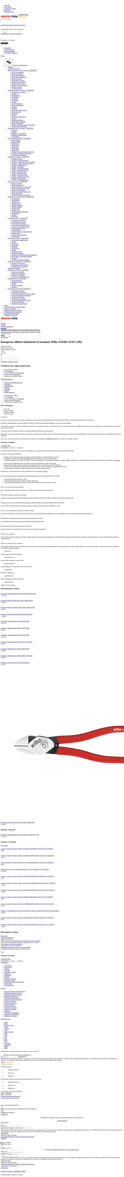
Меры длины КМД (17, 123)
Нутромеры (15, 97)
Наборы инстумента (14, 268)
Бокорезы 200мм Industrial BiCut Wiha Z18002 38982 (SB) (18, 593)
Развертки (15, 216)
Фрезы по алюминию (18, 190)
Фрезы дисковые (17, 183)
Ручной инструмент (14, 238)
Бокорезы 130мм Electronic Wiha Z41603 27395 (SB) (16, 614)
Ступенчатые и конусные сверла (22, 231)
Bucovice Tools (8, 1025)
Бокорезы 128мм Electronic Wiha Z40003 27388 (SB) (16, 656)
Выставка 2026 (9, 985)
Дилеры (6, 969)
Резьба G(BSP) (16, 142)
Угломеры (15, 99)
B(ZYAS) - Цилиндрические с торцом (23, 162)
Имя (2, 1126)
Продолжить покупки (19, 1171)
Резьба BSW (15, 148)
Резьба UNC (15, 143)
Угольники (15, 100)
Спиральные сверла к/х (19, 222)
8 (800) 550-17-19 (6, 34)
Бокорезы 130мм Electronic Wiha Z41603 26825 (15, 621)
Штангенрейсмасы (17, 120)
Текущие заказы (9, 49)
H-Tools (6, 1028)
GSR (5, 1030)
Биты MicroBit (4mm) (18, 75)
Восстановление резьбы (15, 138)
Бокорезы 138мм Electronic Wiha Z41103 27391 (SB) (16, 642)
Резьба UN (15, 147)
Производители (9, 12)
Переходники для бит (18, 84)
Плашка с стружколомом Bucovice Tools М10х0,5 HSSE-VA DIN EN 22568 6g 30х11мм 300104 (30, 911)
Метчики (14, 130)
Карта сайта (8, 983)
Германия (21, 373)
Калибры (14, 108)
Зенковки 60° (16, 200)
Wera (5, 1035)
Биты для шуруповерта (19, 77)
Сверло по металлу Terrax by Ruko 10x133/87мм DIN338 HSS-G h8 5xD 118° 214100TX (28, 890)
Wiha (15, 369)
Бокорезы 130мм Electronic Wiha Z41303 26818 (15, 628)
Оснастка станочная (18, 297)
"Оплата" (45, 471)
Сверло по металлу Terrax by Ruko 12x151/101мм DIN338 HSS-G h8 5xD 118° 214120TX (28, 883)
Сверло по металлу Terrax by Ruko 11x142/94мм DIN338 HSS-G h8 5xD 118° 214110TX (27, 924)
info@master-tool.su (19, 25)
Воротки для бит (17, 87)
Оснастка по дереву (18, 290)
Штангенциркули (17, 104)
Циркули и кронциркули (19, 110)
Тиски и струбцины (18, 302)
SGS (5, 1038)
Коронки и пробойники (15, 261)
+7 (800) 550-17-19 (50, 439)
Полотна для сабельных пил (20, 277)
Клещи (14, 250)
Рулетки (14, 118)
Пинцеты (14, 258)
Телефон (3, 1153)
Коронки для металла (18, 263)
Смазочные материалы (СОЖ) (21, 300)
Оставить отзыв (5, 446)
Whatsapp (3, 1098)
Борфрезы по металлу (14, 157)
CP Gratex (7, 1043)
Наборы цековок (17, 207)
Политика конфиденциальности (14, 982)
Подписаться (22, 1056)
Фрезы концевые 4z (18, 185)
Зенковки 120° (16, 203)
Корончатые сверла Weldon (20, 265)
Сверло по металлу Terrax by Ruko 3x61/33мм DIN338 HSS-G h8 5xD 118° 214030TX (27, 849)
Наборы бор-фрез (17, 158)
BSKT (6, 1046)
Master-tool (7, 1045)
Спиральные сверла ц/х (19, 220)
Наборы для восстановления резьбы (23, 152)
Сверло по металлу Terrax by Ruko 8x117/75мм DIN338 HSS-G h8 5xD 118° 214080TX (27, 862)
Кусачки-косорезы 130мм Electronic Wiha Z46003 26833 (18, 607)
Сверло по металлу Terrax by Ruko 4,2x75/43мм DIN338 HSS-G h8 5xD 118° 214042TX (27, 876)
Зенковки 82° (16, 213)
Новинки (11, 67)
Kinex (6, 1023)
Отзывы (6, 977)
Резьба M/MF (16, 140)
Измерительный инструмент (17, 90)
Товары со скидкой (14, 68)
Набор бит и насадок (18, 80)
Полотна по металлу (14, 270)
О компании (8, 965)
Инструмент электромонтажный (22, 256)
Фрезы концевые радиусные (20, 188)
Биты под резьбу (17, 79)
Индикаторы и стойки (18, 92)
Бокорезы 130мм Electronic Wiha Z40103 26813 (15, 649)
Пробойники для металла (19, 266)
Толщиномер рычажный (19, 126)
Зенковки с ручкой (17, 282)
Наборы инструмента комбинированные (24, 255)
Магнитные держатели (19, 82)
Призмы (14, 107)
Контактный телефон (7, 1128)
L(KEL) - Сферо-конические (20, 176)
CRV (20, 376)
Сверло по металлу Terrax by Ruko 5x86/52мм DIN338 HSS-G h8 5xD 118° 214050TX (27, 897)
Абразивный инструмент (19, 303)
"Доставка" (116, 460)
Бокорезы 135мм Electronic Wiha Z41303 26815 (15, 635)
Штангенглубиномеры (19, 117)
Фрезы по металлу (13, 181)
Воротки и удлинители (19, 133)
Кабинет (17, 1098)
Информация (5, 962)
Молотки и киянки (17, 253)
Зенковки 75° (16, 202)
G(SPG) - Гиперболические (20, 170)
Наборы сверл (16, 233)
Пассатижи (15, 245)
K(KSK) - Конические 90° (20, 175)
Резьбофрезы (16, 137)
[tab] (13, 382)
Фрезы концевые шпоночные (21, 195)
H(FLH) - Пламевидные (19, 172)
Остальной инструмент (15, 288)
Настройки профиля (10, 53)
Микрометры (16, 95)
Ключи (14, 242)
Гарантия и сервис (10, 8)
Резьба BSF (15, 150)
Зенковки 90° (16, 198)
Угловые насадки (17, 88)
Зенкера (14, 215)
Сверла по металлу (14, 218)
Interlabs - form (5, 1148)
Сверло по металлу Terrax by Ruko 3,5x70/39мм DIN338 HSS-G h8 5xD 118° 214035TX (27, 904)
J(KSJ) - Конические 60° (19, 173)
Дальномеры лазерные (19, 121)
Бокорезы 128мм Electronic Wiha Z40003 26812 (15, 662)
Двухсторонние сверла (19, 223)
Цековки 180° (16, 208)
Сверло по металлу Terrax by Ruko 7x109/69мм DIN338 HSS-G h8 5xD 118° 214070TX (27, 917)
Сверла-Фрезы (16, 230)
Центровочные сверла (18, 228)
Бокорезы (14, 246)
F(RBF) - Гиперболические (20, 168)
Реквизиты (7, 975)
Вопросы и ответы (10, 979)
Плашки (14, 132)
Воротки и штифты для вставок (21, 153)
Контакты (7, 10)
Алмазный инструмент (19, 292)
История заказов (9, 51)
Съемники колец (17, 251)
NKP (5, 1040)
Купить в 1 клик (13, 362)
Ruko (6, 1022)
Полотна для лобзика (18, 275)
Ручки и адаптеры (17, 285)
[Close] (2, 1107)
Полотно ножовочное (18, 273)
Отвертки (15, 243)
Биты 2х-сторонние (18, 72)
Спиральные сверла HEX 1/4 (21, 225)
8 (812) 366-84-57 (17, 34)
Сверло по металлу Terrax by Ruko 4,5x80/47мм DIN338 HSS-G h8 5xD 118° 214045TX (27, 855)
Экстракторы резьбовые (19, 155)
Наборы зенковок (17, 205)
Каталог (3, 988)
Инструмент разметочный (20, 240)
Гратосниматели (17, 280)
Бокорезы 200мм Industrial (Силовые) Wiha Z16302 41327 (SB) (20, 835)
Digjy (6, 1048)
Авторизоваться (62, 1120)
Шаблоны (15, 113)
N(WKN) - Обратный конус (20, 180)
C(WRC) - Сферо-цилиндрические (22, 163)
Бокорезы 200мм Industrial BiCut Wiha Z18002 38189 (17, 600)
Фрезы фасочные (17, 193)
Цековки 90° (15, 210)
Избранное (7, 48)
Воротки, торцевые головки (20, 260)
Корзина (13, 1098)
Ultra (5, 1041)
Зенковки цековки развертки (17, 196)
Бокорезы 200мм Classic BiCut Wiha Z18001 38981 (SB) (17, 822)
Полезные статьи (9, 980)
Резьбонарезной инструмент (17, 128)
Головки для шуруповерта (20, 85)
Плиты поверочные (18, 105)
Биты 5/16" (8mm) (17, 74)
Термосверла (16, 236)
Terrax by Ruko (8, 1032)
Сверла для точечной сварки (20, 227)
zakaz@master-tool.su (7, 25)
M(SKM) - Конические (19, 178)
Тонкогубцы (15, 248)
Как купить (7, 7)
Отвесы (14, 115)
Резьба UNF (15, 145)
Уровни (14, 102)
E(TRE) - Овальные (18, 167)
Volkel (6, 1027)
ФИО (2, 1151)
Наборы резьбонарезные (19, 135)
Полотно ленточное (18, 272)
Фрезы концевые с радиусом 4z (21, 187)
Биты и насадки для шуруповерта (18, 70)
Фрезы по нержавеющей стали (21, 192)
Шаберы (14, 287)
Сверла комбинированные (20, 211)
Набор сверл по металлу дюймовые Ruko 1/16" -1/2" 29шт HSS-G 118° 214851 (25, 869)
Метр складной (16, 112)
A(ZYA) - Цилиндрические (20, 160)
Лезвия (14, 283)
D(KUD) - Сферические (19, 165)
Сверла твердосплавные (19, 235)
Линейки (14, 94)
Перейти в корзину (7, 1171)
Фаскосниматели (13, 278)
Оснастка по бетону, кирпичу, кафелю (23, 294)
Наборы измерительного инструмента (23, 125)
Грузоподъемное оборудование (21, 295)
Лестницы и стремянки (19, 299)
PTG (5, 1037)
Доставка (7, 5)
